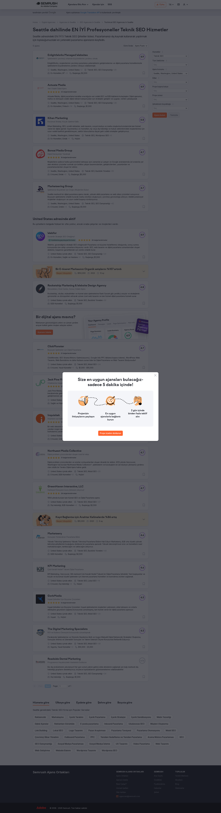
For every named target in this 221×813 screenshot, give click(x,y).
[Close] (155, 375)
